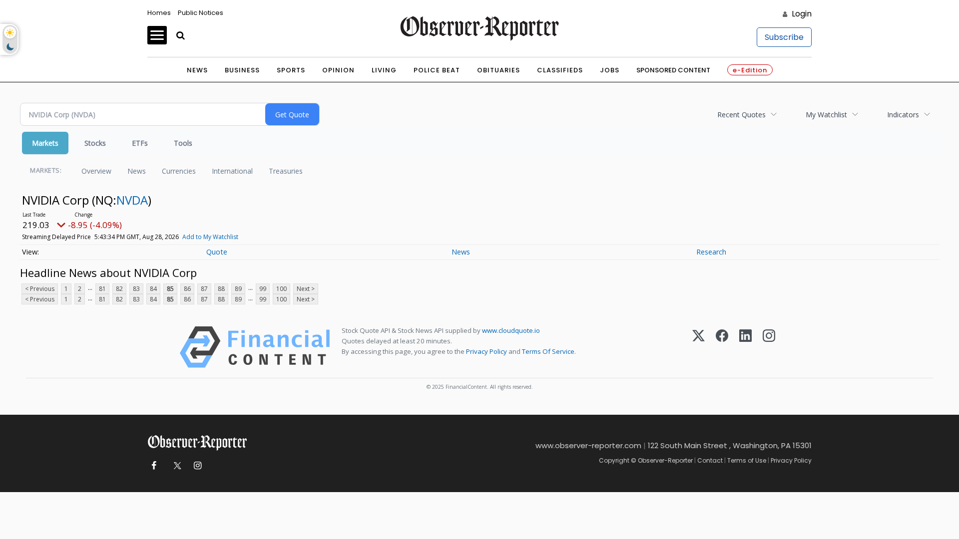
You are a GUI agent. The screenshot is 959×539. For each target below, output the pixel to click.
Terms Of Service (548, 351)
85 (170, 288)
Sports (291, 70)
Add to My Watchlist (210, 237)
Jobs (609, 70)
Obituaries (498, 70)
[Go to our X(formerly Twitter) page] (175, 466)
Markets (45, 143)
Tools (183, 143)
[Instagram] (769, 347)
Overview (96, 171)
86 (187, 288)
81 (102, 288)
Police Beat (437, 70)
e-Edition (750, 70)
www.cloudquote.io (511, 330)
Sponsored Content (673, 70)
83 (136, 288)
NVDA (132, 200)
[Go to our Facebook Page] (153, 466)
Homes (159, 12)
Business (242, 70)
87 (204, 288)
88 (221, 288)
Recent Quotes (741, 114)
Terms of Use (746, 460)
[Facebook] (722, 347)
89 (238, 288)
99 (262, 288)
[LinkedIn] (745, 347)
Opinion (338, 70)
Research (711, 252)
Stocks (95, 143)
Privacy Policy (486, 351)
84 (153, 288)
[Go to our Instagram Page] (197, 466)
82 (119, 288)
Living (384, 70)
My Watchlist (826, 114)
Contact (710, 460)
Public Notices (200, 12)
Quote (216, 252)
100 (281, 288)
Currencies (179, 171)
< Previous (39, 288)
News (197, 70)
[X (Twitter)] (698, 347)
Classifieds (560, 70)
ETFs (140, 143)
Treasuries (286, 171)
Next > (306, 288)
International (232, 171)
